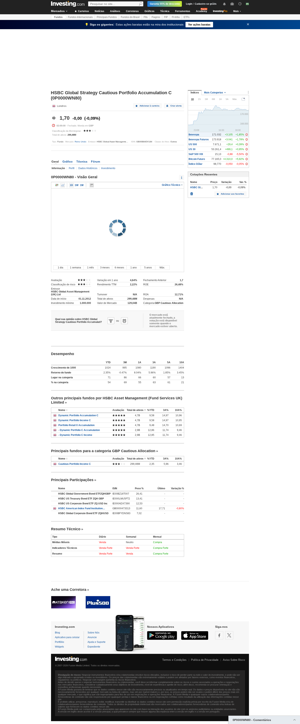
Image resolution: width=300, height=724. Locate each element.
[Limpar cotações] (191, 192)
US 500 (193, 144)
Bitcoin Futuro (197, 159)
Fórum (95, 161)
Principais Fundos (107, 17)
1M (81, 185)
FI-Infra (176, 17)
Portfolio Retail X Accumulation (76, 425)
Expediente (94, 646)
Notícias (99, 11)
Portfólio (59, 642)
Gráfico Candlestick (57, 185)
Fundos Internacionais (80, 17)
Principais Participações (72, 480)
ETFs (186, 17)
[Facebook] (219, 635)
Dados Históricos (87, 168)
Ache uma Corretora (68, 590)
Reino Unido (80, 142)
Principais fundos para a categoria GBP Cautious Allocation (103, 451)
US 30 (192, 149)
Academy (201, 11)
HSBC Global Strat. (201, 187)
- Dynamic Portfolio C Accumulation (79, 430)
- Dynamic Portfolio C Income (75, 435)
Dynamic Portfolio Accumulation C (78, 415)
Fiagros (156, 17)
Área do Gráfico (62, 185)
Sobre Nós (93, 632)
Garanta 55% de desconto (165, 3)
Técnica (164, 11)
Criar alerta (176, 106)
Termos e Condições (174, 659)
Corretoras (132, 11)
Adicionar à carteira (149, 106)
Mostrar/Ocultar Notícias (91, 185)
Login (189, 3)
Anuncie (92, 637)
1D (71, 185)
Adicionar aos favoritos (232, 194)
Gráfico (67, 161)
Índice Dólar (195, 164)
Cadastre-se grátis (206, 3)
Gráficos (149, 11)
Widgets (59, 646)
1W (76, 185)
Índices (195, 92)
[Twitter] (229, 635)
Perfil (71, 168)
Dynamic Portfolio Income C (74, 420)
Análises (115, 11)
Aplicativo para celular (67, 637)
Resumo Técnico (65, 529)
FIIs (146, 17)
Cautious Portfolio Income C (74, 464)
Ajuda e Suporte (97, 642)
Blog (57, 632)
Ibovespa (194, 134)
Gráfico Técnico (171, 185)
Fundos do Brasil (130, 17)
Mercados (58, 11)
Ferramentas (182, 11)
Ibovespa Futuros (199, 139)
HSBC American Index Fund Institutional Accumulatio (82, 508)
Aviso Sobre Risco (234, 659)
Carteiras (83, 11)
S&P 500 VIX (196, 154)
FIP (166, 17)
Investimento (108, 168)
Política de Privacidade (204, 659)
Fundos (58, 17)
